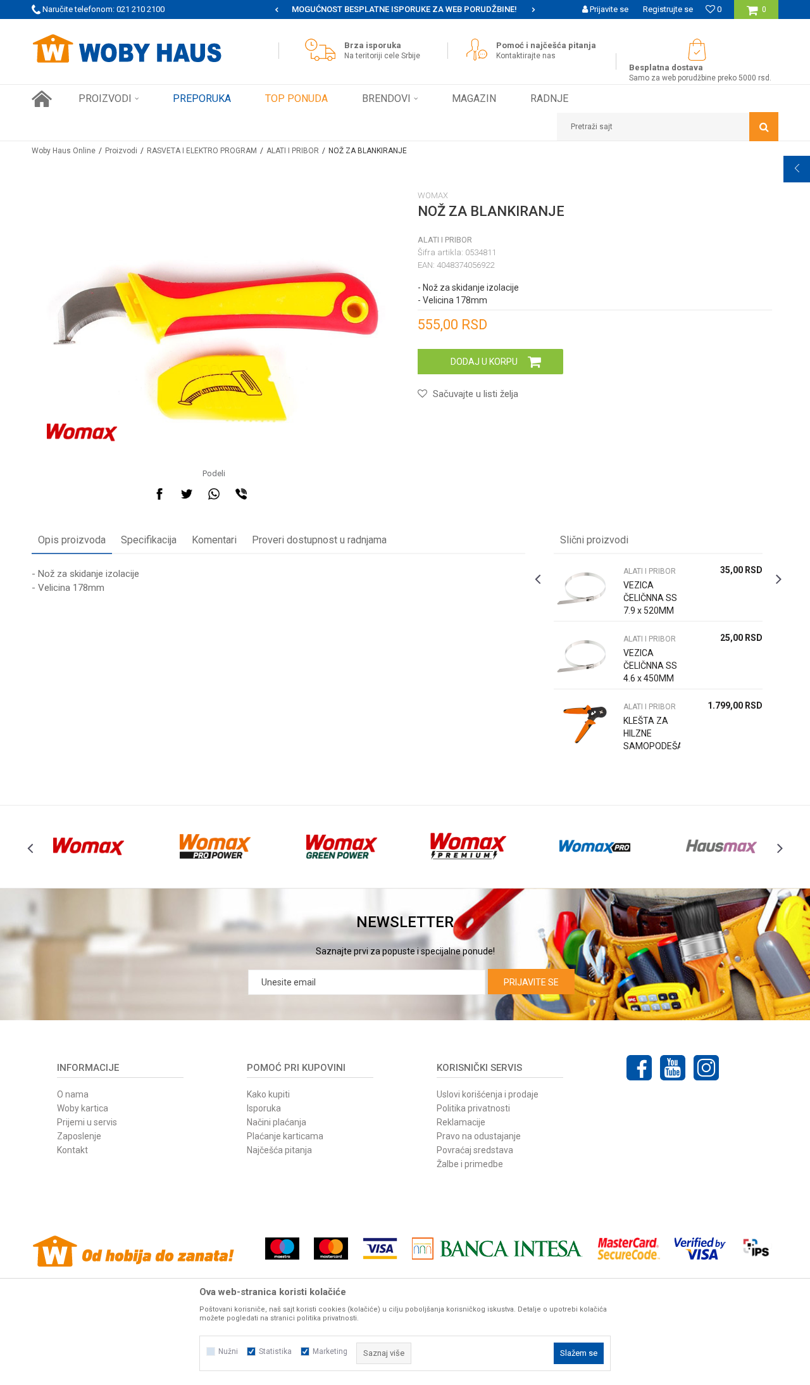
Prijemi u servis (87, 1122)
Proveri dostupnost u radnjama (319, 540)
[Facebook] (159, 494)
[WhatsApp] (214, 494)
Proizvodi (121, 150)
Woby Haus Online (64, 150)
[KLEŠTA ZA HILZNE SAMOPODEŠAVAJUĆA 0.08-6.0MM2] (585, 723)
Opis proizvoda (72, 540)
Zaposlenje (79, 1136)
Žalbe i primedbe (470, 1164)
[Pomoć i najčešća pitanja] (480, 50)
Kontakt (72, 1150)
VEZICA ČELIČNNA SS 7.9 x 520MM (650, 598)
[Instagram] (706, 1067)
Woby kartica (82, 1108)
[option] (405, 9)
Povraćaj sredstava (475, 1150)
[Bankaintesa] (497, 1248)
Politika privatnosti (473, 1108)
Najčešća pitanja (279, 1150)
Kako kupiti (268, 1094)
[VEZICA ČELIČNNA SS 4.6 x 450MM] (585, 655)
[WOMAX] (82, 432)
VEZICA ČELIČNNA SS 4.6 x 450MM (650, 665)
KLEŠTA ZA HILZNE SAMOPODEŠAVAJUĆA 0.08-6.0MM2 (651, 740)
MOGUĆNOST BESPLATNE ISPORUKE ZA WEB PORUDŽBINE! (404, 9)
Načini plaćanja (276, 1122)
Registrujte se (668, 9)
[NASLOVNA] (42, 99)
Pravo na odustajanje (479, 1136)
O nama (73, 1094)
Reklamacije (461, 1122)
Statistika (275, 1351)
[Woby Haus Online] (126, 48)
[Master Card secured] (628, 1248)
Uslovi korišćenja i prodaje (488, 1094)
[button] (667, 127)
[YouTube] (672, 1067)
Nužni (228, 1351)
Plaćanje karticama (285, 1136)
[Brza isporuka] (323, 50)
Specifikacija (149, 540)
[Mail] (268, 494)
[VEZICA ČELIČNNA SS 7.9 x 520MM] (585, 587)
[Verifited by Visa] (700, 1248)
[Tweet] (186, 494)
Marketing (330, 1351)
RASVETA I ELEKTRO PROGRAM (202, 150)
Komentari (214, 540)
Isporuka (264, 1108)
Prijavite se (531, 982)
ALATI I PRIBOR (292, 150)
